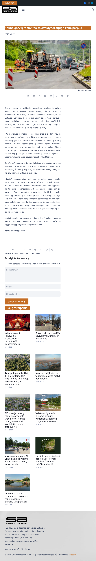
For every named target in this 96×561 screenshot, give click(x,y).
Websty (72, 554)
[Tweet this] (39, 96)
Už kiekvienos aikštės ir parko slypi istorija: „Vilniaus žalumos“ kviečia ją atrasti (48, 460)
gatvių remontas (33, 253)
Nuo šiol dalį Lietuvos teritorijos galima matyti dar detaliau (47, 376)
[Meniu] (23, 3)
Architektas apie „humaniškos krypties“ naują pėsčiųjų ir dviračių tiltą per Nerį (16, 497)
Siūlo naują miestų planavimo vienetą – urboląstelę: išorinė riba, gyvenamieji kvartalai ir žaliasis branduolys (15, 420)
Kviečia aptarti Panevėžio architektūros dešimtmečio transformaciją (12, 338)
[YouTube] (29, 549)
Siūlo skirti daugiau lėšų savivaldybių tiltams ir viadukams (48, 336)
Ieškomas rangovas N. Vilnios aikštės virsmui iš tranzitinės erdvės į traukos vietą (16, 460)
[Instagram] (88, 3)
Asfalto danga (18, 253)
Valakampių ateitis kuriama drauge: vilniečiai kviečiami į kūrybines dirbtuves (46, 417)
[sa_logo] (10, 9)
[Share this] (34, 96)
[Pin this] (51, 96)
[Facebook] (85, 3)
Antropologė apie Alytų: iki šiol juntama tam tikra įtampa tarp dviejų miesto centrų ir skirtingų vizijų (17, 378)
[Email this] (28, 96)
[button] (92, 9)
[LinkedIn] (92, 3)
